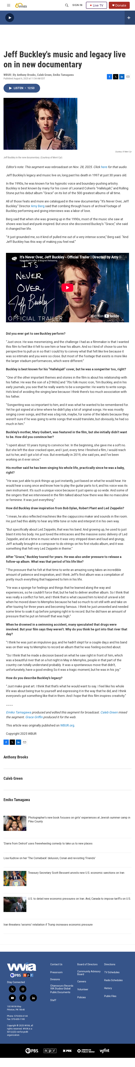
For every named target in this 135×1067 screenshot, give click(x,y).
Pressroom (56, 972)
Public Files (110, 996)
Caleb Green (109, 712)
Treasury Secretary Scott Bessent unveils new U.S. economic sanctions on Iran (76, 872)
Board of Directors (87, 964)
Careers (81, 981)
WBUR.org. (67, 725)
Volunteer (82, 989)
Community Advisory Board (89, 973)
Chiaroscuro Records (61, 985)
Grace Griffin (34, 717)
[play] (9, 18)
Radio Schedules (113, 980)
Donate (120, 5)
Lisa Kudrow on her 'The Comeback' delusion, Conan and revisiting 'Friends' (49, 858)
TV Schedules (112, 972)
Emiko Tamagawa (18, 712)
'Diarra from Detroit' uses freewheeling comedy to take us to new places (48, 843)
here (104, 167)
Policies (81, 997)
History (108, 988)
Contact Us (56, 964)
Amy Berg (37, 206)
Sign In (77, 5)
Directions (109, 964)
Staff (53, 1000)
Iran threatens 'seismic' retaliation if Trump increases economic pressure (48, 924)
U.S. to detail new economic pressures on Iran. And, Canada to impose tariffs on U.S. (79, 898)
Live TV (98, 5)
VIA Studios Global (60, 988)
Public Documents (60, 992)
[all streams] (130, 18)
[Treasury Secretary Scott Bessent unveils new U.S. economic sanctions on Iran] (15, 878)
